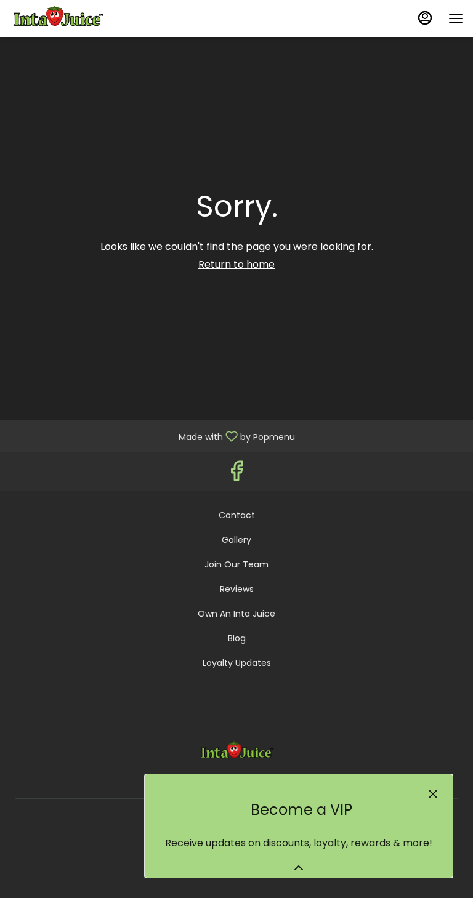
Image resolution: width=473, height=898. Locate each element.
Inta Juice (237, 752)
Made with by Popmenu (152, 435)
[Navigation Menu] (455, 18)
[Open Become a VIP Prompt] (298, 867)
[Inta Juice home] (65, 18)
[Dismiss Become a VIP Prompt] (433, 794)
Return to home (236, 264)
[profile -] (425, 17)
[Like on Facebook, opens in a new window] (236, 474)
